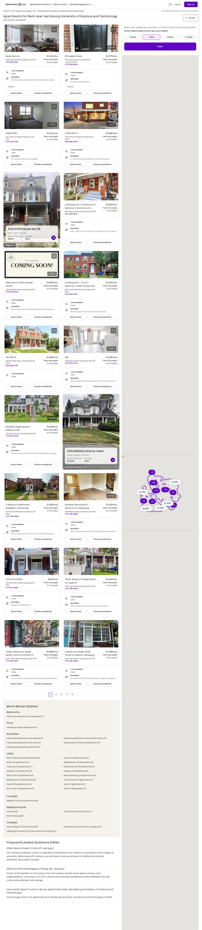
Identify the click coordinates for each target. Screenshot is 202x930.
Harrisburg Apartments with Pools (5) (24, 747)
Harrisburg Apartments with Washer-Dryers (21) (85, 738)
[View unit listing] (53, 238)
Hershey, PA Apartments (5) (76, 771)
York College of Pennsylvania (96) (22, 827)
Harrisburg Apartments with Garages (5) (25, 738)
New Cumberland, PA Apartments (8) (23, 758)
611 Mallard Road (73, 56)
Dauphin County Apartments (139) (22, 801)
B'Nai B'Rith (11, 133)
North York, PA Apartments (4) (20, 788)
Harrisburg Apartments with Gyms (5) (24, 743)
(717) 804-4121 (71, 363)
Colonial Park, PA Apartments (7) (78, 780)
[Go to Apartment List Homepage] (15, 4)
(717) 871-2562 (12, 588)
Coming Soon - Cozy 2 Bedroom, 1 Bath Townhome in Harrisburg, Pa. (80, 286)
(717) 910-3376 (12, 436)
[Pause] (56, 176)
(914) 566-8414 (71, 142)
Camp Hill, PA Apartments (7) (20, 767)
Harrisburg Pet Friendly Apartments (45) (82, 743)
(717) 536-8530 (71, 64)
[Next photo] (57, 38)
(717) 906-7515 (12, 62)
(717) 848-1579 (71, 214)
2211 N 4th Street (14, 579)
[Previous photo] (7, 38)
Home (6, 11)
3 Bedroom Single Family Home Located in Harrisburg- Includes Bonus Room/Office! (80, 655)
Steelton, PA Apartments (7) (19, 771)
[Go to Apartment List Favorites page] (170, 4)
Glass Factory (13, 56)
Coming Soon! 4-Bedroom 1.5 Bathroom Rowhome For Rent (80, 208)
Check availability (43, 93)
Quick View (16, 93)
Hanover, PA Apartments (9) (76, 758)
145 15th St (11, 357)
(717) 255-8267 (12, 661)
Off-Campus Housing (21, 11)
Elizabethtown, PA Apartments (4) (79, 767)
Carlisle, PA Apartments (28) (19, 784)
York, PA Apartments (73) (75, 788)
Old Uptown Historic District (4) (78, 811)
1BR (66, 357)
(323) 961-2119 (12, 365)
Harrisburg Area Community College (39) (82, 827)
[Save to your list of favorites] (54, 29)
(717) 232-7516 (12, 142)
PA (34, 11)
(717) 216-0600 (71, 588)
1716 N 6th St (71, 133)
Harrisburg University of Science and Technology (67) (31, 831)
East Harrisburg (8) (15, 816)
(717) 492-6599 (12, 516)
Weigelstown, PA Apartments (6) (78, 762)
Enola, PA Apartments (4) (18, 762)
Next (160, 46)
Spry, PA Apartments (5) (74, 784)
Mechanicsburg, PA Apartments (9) (80, 775)
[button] (142, 492)
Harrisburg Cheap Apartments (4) (22, 727)
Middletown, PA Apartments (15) (21, 780)
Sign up (191, 4)
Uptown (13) (12, 811)
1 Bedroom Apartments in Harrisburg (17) (25, 716)
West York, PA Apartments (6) (20, 775)
